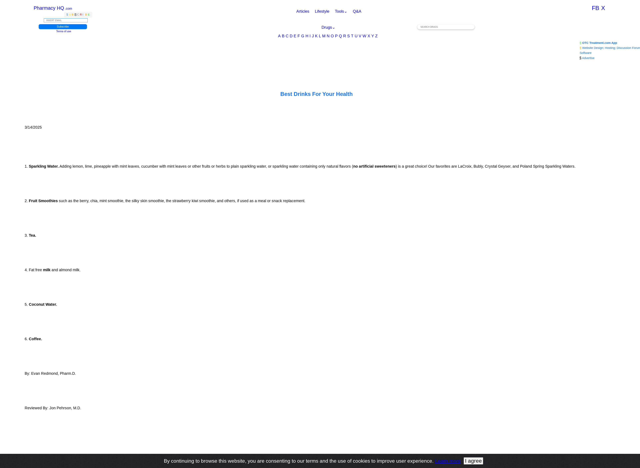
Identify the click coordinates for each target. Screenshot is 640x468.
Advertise (587, 58)
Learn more (448, 461)
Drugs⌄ (328, 27)
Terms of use (63, 31)
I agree (473, 461)
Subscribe (63, 26)
